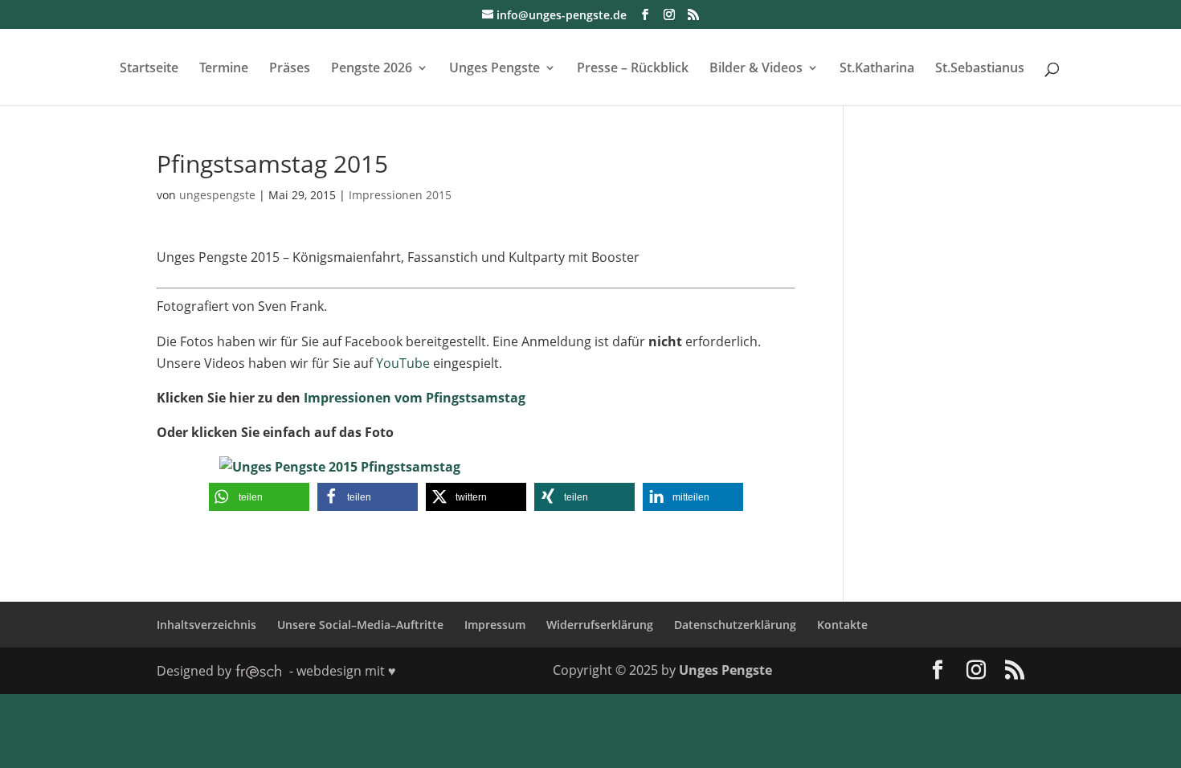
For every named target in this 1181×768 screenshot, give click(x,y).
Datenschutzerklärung (735, 624)
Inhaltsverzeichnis (206, 624)
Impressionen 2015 (400, 194)
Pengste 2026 (371, 69)
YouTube (403, 363)
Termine (223, 69)
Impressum (494, 624)
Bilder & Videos (756, 69)
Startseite (149, 69)
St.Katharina (877, 69)
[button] (259, 497)
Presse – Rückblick (633, 69)
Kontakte (842, 624)
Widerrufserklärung (599, 624)
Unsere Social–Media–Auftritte (360, 624)
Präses (289, 69)
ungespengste (217, 194)
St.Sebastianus (979, 69)
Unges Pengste (494, 69)
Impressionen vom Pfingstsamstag (412, 397)
